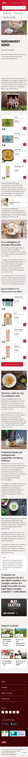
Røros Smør (17, 133)
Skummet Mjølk (18, 329)
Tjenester (4, 687)
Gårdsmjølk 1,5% (19, 166)
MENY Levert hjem (7, 693)
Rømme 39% (17, 149)
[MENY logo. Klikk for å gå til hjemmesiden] (4, 3)
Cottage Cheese (18, 297)
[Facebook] (3, 712)
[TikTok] (17, 712)
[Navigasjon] (19, 3)
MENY (3, 681)
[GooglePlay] (5, 724)
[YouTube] (10, 712)
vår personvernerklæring (10, 750)
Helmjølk (16, 346)
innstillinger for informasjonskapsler (9, 754)
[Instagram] (6, 712)
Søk (23, 8)
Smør (15, 117)
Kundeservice (6, 698)
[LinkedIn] (14, 712)
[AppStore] (14, 724)
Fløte (15, 313)
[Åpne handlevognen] (23, 3)
